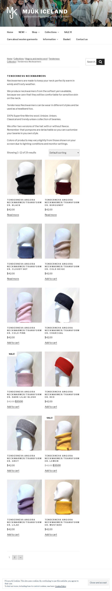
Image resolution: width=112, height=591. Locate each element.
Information (49, 39)
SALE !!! (68, 32)
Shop (34, 32)
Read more (13, 215)
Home (10, 32)
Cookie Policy (60, 586)
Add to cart (51, 278)
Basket (67, 39)
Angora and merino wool (36, 58)
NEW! (21, 32)
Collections (51, 32)
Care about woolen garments (22, 39)
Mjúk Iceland (45, 11)
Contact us (82, 39)
